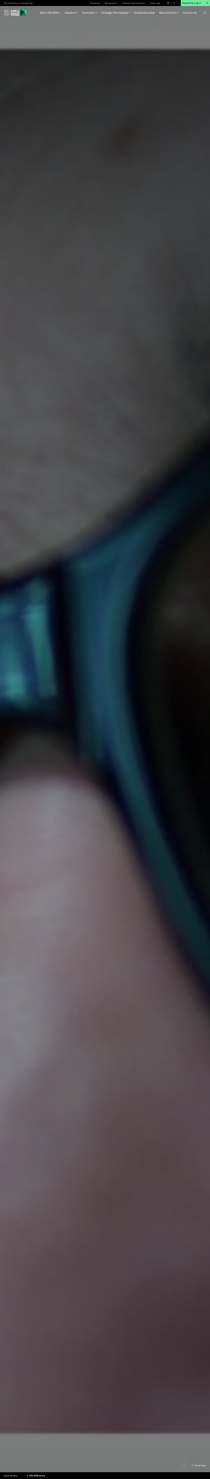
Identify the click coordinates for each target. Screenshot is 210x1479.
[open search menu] (204, 12)
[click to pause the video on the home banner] (184, 1465)
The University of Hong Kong (18, 3)
